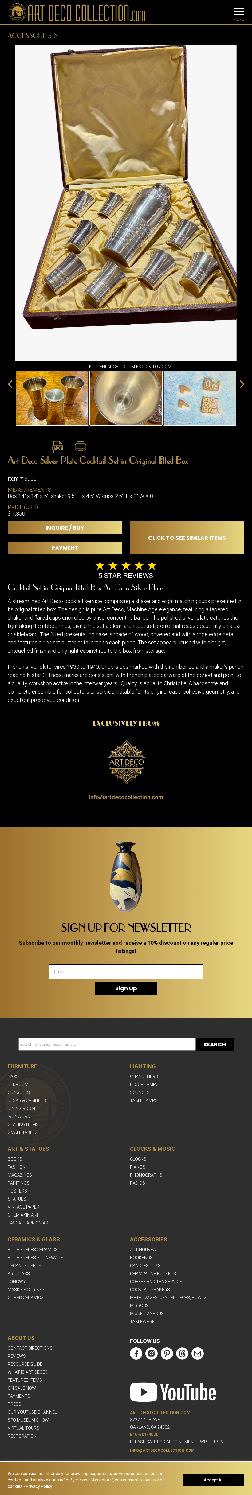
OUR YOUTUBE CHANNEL (32, 1412)
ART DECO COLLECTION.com (160, 1412)
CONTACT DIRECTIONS (30, 1348)
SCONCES (140, 1092)
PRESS (14, 1404)
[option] (52, 398)
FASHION (17, 1167)
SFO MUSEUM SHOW (28, 1420)
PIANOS (137, 1167)
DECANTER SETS (24, 1265)
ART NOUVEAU (144, 1249)
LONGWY (17, 1281)
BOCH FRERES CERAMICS (33, 1249)
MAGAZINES (20, 1175)
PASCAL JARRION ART (29, 1223)
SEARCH (214, 1044)
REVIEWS (17, 1356)
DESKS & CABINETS (27, 1100)
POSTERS (17, 1191)
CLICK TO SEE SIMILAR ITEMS (187, 538)
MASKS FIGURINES (26, 1289)
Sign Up (126, 988)
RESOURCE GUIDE (25, 1364)
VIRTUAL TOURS (23, 1428)
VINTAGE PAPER (23, 1207)
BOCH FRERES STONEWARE (35, 1257)
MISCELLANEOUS (147, 1313)
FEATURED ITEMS (25, 1380)
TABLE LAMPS (144, 1100)
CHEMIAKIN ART (23, 1215)
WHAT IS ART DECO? (27, 1372)
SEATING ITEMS (23, 1124)
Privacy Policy (39, 1486)
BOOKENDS (141, 1257)
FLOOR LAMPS (144, 1084)
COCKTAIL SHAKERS (150, 1289)
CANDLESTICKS (145, 1265)
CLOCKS (138, 1159)
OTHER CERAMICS (26, 1297)
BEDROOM (18, 1084)
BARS (13, 1076)
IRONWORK (19, 1116)
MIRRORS (139, 1305)
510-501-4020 (144, 1434)
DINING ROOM (21, 1108)
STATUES (17, 1199)
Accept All (214, 1479)
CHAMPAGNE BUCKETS (153, 1273)
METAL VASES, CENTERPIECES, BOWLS (168, 1297)
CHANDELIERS (144, 1076)
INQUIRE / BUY (64, 527)
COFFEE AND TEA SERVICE (156, 1281)
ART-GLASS (19, 1273)
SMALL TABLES (22, 1132)
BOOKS (15, 1159)
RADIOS (137, 1183)
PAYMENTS (19, 1396)
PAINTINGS (19, 1183)
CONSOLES (19, 1092)
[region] (126, 1478)
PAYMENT (64, 548)
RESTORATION (22, 1436)
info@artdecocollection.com (126, 797)
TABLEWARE (142, 1321)
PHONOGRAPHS (146, 1175)
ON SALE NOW (22, 1388)
